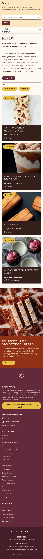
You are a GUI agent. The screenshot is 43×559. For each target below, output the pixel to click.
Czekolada (6, 469)
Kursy (4, 507)
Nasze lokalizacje (8, 514)
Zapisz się (9, 363)
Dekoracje (5, 487)
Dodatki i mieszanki (9, 494)
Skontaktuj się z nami (9, 453)
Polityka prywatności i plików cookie (21, 547)
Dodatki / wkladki (8, 483)
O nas (4, 446)
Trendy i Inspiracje (8, 439)
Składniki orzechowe (9, 476)
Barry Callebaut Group (10, 449)
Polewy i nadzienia (8, 480)
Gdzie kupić (6, 460)
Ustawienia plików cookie (21, 555)
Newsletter (6, 456)
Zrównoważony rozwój (10, 442)
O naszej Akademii (8, 518)
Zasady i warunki (21, 543)
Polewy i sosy (6, 490)
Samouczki (6, 521)
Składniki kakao (7, 473)
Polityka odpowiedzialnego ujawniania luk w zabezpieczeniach (21, 551)
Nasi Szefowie (7, 511)
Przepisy (5, 435)
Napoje (4, 497)
